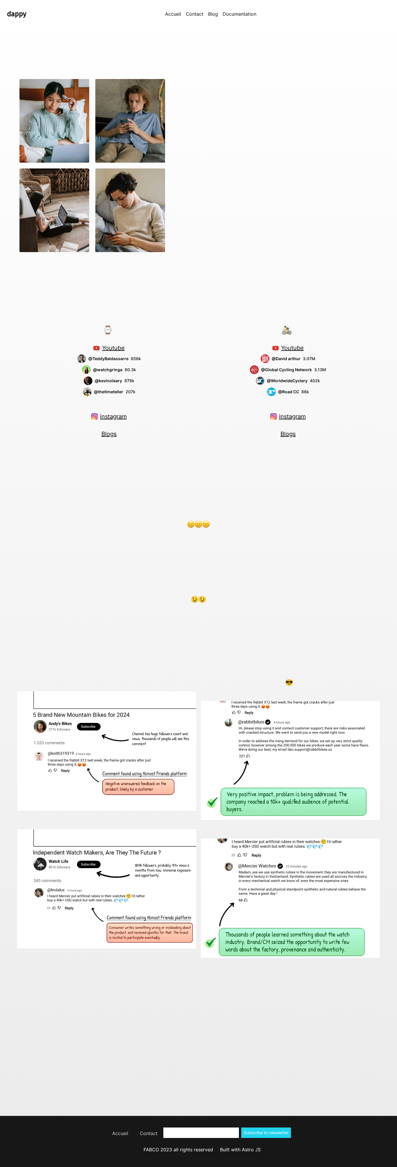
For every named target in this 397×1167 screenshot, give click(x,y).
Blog (213, 14)
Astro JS (251, 1149)
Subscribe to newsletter (266, 1132)
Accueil (173, 14)
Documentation (239, 14)
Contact (194, 14)
